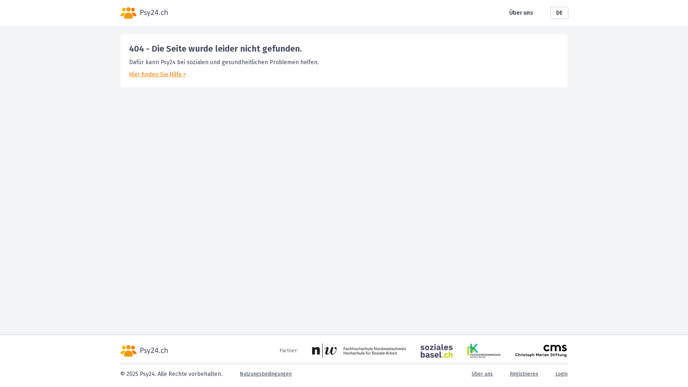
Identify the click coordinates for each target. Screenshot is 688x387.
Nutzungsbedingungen (266, 374)
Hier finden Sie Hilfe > (157, 74)
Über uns (521, 12)
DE (559, 12)
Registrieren (524, 374)
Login (561, 374)
